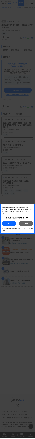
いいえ (26, 223)
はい (9, 223)
